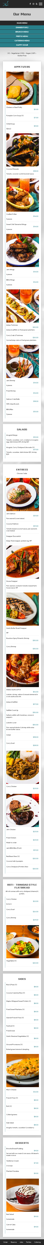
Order (5, 1242)
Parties (28, 1242)
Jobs (21, 1242)
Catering (37, 1242)
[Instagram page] (33, 4)
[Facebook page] (30, 4)
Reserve (14, 1242)
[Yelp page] (36, 4)
